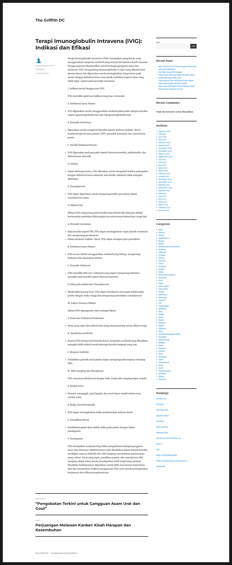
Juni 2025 (162, 162)
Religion (162, 343)
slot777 (159, 444)
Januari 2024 (163, 210)
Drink (160, 272)
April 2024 (162, 202)
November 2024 (165, 182)
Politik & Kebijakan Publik (169, 334)
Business (162, 249)
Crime (161, 263)
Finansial (162, 278)
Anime (161, 235)
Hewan (161, 292)
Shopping (162, 357)
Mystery (161, 323)
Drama (161, 269)
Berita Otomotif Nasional (169, 247)
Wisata (161, 376)
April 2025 (162, 168)
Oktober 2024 (164, 185)
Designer (162, 266)
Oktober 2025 (164, 154)
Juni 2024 (162, 196)
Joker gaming (162, 427)
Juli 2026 (162, 134)
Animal (161, 232)
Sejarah (161, 351)
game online (163, 286)
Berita (161, 244)
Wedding (162, 374)
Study (160, 368)
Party (160, 331)
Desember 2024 (165, 179)
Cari (158, 42)
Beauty (161, 241)
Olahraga (162, 328)
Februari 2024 (164, 207)
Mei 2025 (162, 165)
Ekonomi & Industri (166, 275)
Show (160, 359)
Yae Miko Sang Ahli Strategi (170, 72)
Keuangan (162, 297)
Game (160, 283)
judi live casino (162, 416)
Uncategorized (41, 73)
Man (160, 311)
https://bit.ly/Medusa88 (166, 455)
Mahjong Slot (162, 432)
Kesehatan (162, 295)
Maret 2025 (163, 171)
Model (161, 314)
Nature (161, 326)
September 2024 (165, 188)
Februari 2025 (164, 174)
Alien (160, 230)
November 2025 (165, 151)
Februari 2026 (164, 142)
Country (161, 261)
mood (160, 317)
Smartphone (163, 362)
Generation (163, 289)
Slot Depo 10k (162, 410)
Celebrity (162, 252)
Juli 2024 (162, 193)
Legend (161, 300)
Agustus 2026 (164, 131)
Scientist (162, 348)
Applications (163, 238)
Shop (160, 354)
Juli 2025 (162, 159)
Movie (161, 320)
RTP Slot (160, 404)
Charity (161, 258)
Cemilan (161, 255)
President (162, 337)
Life (160, 303)
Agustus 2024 (164, 190)
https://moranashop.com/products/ (171, 461)
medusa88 (160, 466)
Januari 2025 (163, 176)
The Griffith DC (50, 20)
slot (158, 449)
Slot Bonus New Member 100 (168, 438)
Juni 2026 (162, 137)
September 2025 (165, 157)
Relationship (163, 340)
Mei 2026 (162, 140)
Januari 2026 (163, 145)
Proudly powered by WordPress (64, 553)
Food (160, 280)
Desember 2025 (165, 148)
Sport (160, 365)
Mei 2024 (162, 199)
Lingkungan (163, 306)
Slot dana (160, 421)
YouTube (162, 379)
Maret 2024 (163, 205)
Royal (160, 345)
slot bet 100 (161, 399)
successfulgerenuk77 (44, 66)
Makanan (162, 309)
